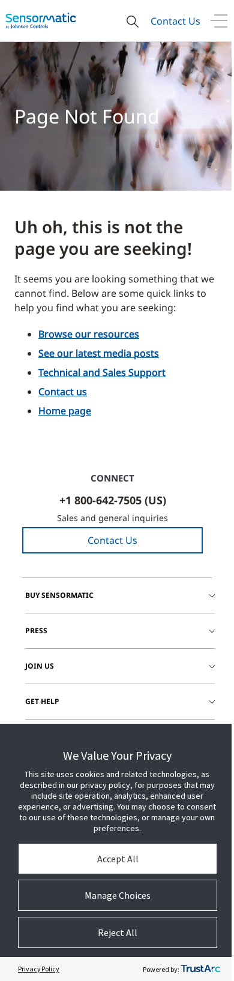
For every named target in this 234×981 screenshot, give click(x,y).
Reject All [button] (117, 932)
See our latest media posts (98, 353)
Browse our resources (88, 334)
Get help (42, 701)
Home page (64, 410)
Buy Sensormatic (59, 595)
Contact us (62, 391)
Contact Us (175, 21)
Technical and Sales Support (102, 372)
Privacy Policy (38, 968)
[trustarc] (200, 969)
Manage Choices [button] (118, 895)
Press (36, 630)
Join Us (39, 666)
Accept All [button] (118, 859)
